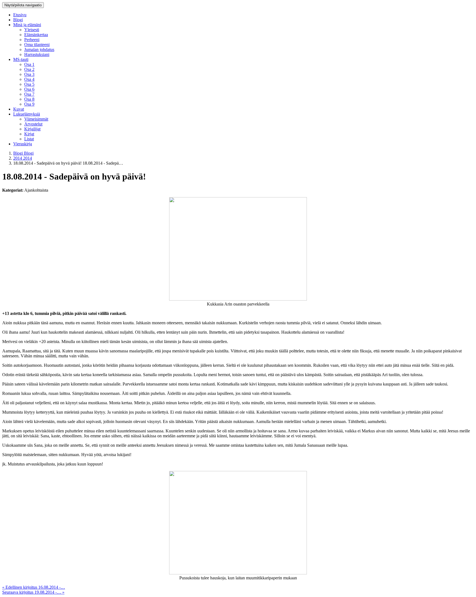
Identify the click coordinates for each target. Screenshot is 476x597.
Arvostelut (33, 124)
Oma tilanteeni (37, 44)
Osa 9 (29, 104)
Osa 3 (29, 74)
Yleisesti (31, 29)
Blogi (18, 19)
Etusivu (19, 14)
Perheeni (31, 39)
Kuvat (18, 109)
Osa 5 (29, 84)
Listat (29, 138)
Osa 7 (29, 94)
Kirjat (29, 134)
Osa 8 (29, 99)
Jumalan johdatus (39, 49)
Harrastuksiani (36, 54)
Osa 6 (29, 89)
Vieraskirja (22, 143)
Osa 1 (29, 64)
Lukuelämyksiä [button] (26, 114)
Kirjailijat (32, 129)
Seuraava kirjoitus (33, 592)
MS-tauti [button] (20, 59)
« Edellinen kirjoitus (33, 587)
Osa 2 (29, 69)
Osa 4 (29, 79)
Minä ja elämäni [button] (27, 24)
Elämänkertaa (36, 34)
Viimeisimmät (36, 119)
